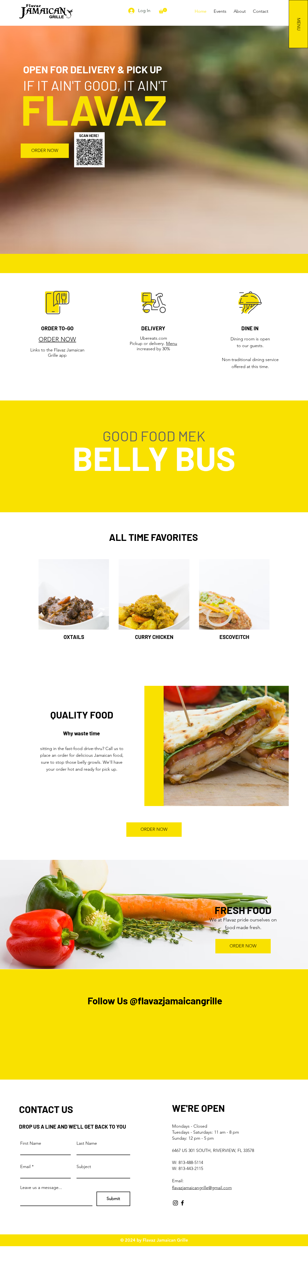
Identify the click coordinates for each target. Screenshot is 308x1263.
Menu (171, 343)
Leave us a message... (41, 1187)
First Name (30, 1143)
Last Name (87, 1143)
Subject (84, 1166)
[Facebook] (182, 1203)
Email (25, 1166)
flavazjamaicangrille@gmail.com (202, 1187)
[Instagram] (175, 1203)
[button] (163, 10)
